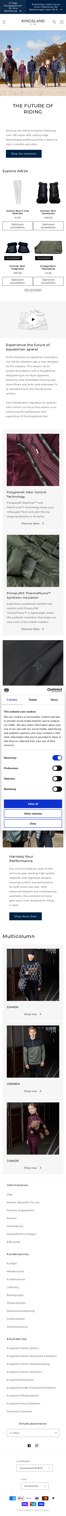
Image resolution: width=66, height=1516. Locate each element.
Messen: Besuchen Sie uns (23, 1202)
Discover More (31, 523)
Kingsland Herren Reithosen (24, 1371)
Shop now (30, 1014)
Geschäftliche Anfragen (21, 1234)
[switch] (57, 768)
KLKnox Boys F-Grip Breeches (17, 212)
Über (10, 1194)
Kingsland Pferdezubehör (23, 1395)
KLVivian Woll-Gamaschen (48, 212)
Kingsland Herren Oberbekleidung (28, 1364)
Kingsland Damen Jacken (22, 1348)
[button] (4, 22)
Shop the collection (24, 153)
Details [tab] (33, 699)
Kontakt (12, 1263)
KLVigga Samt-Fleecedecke (48, 267)
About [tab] (54, 699)
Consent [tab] (12, 699)
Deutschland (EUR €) (31, 1468)
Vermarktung (15, 1226)
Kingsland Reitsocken (20, 1379)
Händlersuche (15, 1271)
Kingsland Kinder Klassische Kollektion (31, 1387)
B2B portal (13, 1241)
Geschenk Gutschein (19, 1411)
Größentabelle (16, 1318)
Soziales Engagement (20, 1210)
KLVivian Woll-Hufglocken (17, 267)
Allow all (33, 803)
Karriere (12, 1218)
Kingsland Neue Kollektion (23, 1403)
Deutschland (31, 1486)
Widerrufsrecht (16, 1303)
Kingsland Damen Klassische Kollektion (32, 1356)
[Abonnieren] (55, 1433)
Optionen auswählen (17, 226)
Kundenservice (16, 1279)
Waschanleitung (17, 1326)
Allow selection (33, 813)
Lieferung (13, 1287)
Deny (33, 823)
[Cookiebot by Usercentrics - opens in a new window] (47, 690)
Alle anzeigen (33, 289)
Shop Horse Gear (25, 916)
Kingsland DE (28, 1510)
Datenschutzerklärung (21, 1310)
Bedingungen (15, 1295)
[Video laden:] (33, 319)
